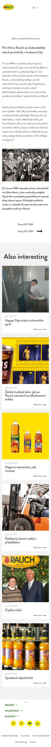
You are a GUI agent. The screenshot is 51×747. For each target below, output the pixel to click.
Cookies (33, 741)
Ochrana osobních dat (41, 735)
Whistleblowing (21, 741)
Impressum (25, 735)
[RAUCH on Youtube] (29, 723)
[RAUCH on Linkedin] (38, 723)
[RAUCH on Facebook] (13, 723)
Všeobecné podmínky (9, 735)
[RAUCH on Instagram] (21, 723)
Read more (38, 329)
